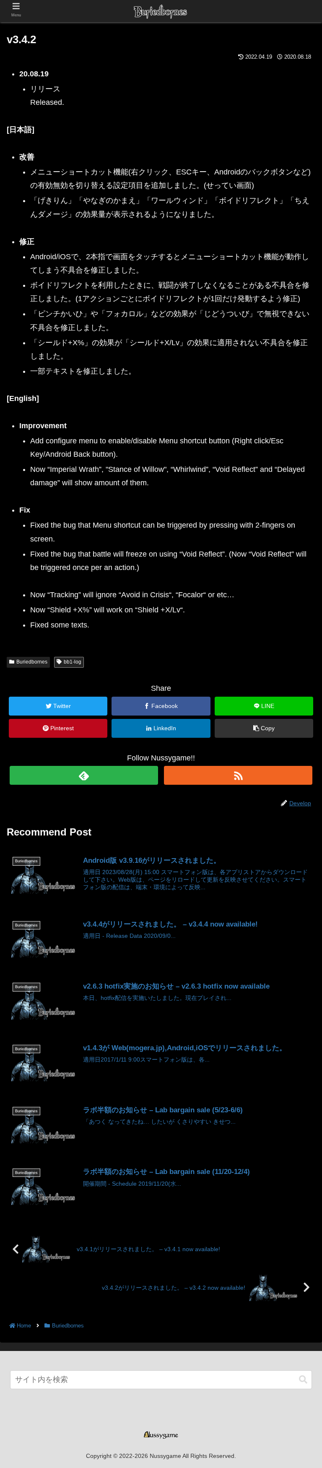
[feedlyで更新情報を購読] (84, 775)
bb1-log (72, 662)
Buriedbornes (31, 662)
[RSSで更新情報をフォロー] (238, 775)
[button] (303, 1380)
